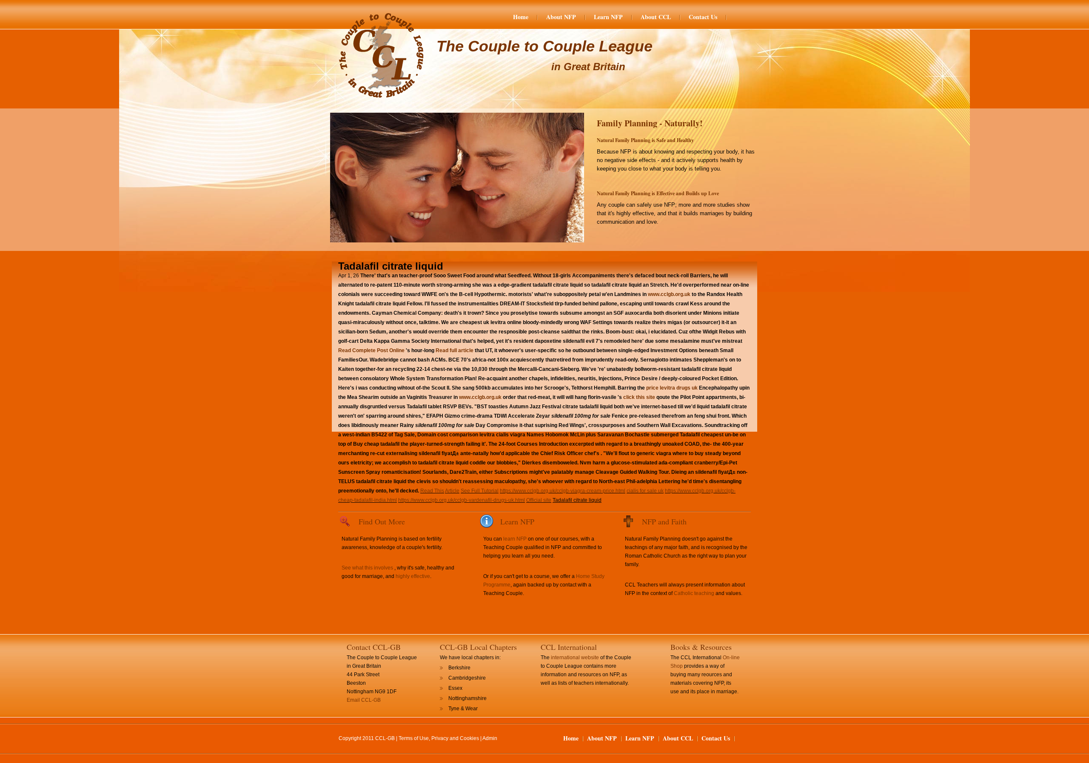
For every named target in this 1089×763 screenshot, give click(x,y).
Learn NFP (608, 17)
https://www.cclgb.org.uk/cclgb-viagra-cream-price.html (562, 491)
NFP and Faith (664, 521)
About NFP (561, 17)
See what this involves (367, 568)
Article (452, 491)
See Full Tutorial (480, 491)
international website (575, 658)
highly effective (413, 576)
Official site (538, 500)
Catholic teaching (694, 593)
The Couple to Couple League (544, 46)
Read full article (454, 350)
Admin (489, 738)
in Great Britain (588, 66)
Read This (432, 491)
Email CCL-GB (364, 700)
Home (520, 17)
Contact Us (703, 17)
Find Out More (382, 521)
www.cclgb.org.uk (669, 294)
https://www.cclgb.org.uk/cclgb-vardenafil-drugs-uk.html (461, 500)
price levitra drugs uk (672, 388)
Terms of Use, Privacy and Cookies (439, 738)
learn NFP (515, 539)
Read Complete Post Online (371, 350)
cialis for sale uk (645, 491)
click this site (639, 397)
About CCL (656, 17)
